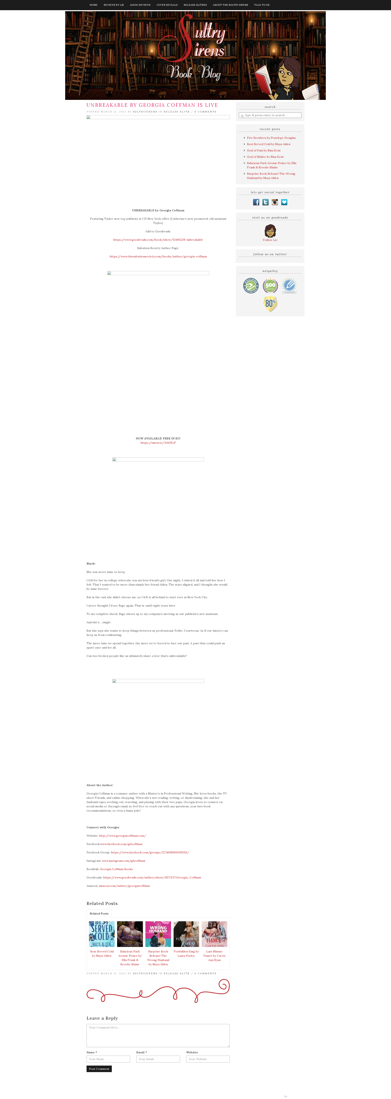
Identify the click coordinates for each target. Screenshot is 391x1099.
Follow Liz (270, 240)
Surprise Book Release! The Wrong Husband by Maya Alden (158, 958)
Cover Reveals (167, 4)
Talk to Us (261, 4)
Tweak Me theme (272, 1096)
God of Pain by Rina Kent (264, 150)
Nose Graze (296, 1096)
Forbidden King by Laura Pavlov (186, 954)
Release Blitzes (195, 4)
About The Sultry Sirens (230, 4)
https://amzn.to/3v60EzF (158, 443)
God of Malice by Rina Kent (265, 157)
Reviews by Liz (114, 4)
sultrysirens (145, 111)
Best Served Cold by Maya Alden (102, 954)
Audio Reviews (140, 4)
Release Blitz (177, 111)
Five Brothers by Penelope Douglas (271, 138)
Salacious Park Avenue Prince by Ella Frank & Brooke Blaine (130, 958)
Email (141, 1052)
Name (92, 1052)
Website (192, 1052)
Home (94, 4)
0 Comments (205, 111)
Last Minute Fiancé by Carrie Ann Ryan (214, 956)
